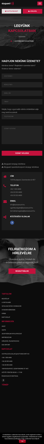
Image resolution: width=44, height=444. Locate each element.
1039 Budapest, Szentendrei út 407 (22, 180)
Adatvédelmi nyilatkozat (12, 333)
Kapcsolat (6, 317)
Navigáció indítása (10, 376)
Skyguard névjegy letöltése (14, 164)
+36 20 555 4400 (16, 192)
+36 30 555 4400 (16, 195)
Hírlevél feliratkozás (10, 341)
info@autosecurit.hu (17, 205)
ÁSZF (3, 326)
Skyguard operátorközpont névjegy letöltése (21, 167)
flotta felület (12, 11)
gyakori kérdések (8, 310)
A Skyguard (6, 302)
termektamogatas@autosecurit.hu (22, 211)
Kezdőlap (5, 299)
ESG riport (6, 345)
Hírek (4, 313)
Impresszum (6, 337)
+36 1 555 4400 (15, 189)
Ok (22, 441)
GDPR (4, 330)
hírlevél (33, 11)
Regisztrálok (22, 271)
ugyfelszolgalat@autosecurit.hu (21, 208)
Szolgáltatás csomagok (11, 306)
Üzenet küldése (22, 153)
